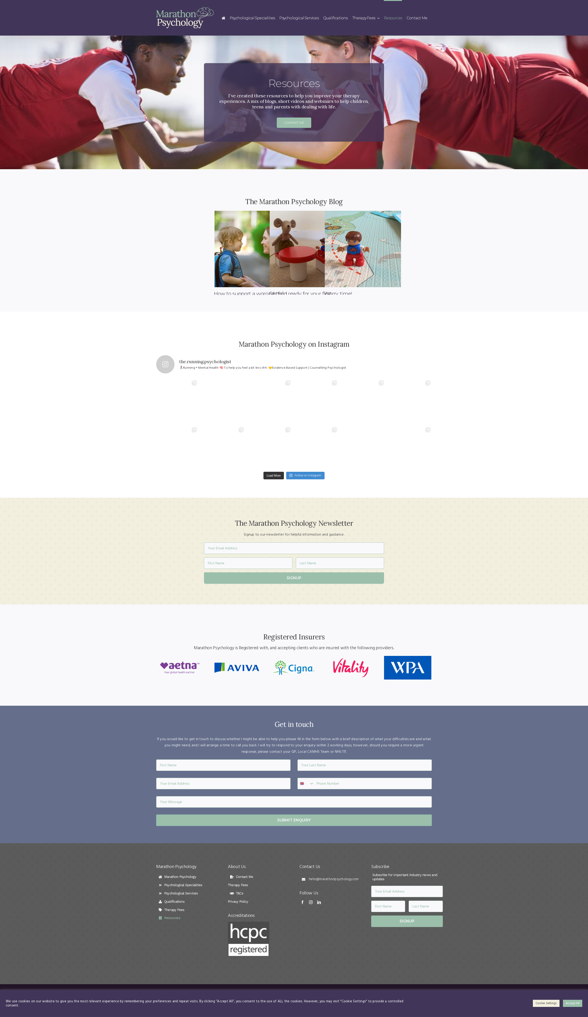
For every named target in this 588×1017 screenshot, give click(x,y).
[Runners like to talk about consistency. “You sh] (411, 400)
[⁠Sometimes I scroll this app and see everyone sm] (317, 400)
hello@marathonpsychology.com (334, 879)
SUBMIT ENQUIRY (294, 820)
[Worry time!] (363, 249)
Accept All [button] (573, 1003)
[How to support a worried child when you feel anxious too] (253, 249)
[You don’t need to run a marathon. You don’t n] (271, 447)
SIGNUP (294, 578)
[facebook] (302, 902)
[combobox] (306, 783)
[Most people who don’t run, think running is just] (271, 400)
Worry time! (338, 294)
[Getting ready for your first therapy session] (308, 249)
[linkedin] (319, 902)
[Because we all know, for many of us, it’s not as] (177, 447)
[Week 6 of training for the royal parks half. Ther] (177, 400)
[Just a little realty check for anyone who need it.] (224, 447)
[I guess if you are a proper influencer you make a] (364, 400)
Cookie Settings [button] (546, 1003)
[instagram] (311, 902)
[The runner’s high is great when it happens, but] (317, 447)
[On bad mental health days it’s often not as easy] (411, 447)
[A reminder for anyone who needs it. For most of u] (364, 447)
